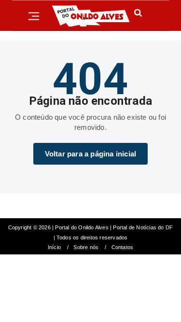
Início (54, 247)
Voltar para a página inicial (91, 154)
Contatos (122, 247)
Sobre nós (85, 247)
